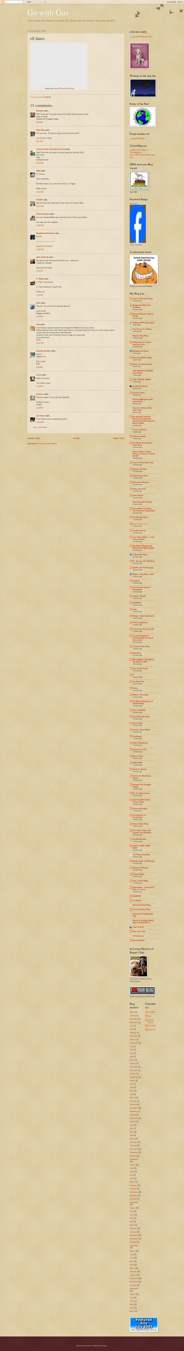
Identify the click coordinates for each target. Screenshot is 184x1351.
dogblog (136, 581)
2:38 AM (39, 367)
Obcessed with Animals (142, 502)
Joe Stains (40, 416)
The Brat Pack (138, 682)
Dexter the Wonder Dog (142, 364)
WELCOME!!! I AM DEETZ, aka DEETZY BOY (144, 661)
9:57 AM (39, 141)
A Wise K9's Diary (140, 555)
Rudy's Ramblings (140, 743)
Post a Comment (40, 427)
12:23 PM (40, 422)
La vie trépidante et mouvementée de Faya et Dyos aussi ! (143, 638)
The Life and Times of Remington (142, 588)
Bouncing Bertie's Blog (142, 358)
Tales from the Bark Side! (143, 463)
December (134, 1019)
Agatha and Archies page (143, 568)
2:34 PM (39, 295)
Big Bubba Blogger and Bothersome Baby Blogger (144, 547)
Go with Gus (48, 12)
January (133, 1016)
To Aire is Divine (139, 430)
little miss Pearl (139, 931)
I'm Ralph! (137, 901)
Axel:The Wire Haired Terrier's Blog (141, 801)
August (132, 1081)
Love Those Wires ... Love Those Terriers (143, 538)
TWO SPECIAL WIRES (142, 380)
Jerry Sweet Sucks (140, 668)
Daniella (39, 200)
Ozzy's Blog (138, 723)
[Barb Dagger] (138, 242)
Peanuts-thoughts (140, 809)
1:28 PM (39, 408)
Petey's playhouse (140, 622)
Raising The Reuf (140, 469)
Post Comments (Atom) (47, 444)
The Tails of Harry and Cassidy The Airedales (142, 831)
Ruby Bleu (40, 130)
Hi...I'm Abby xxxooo (141, 793)
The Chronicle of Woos (142, 329)
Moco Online (138, 756)
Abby (38, 171)
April (131, 1057)
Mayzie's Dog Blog (140, 336)
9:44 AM (39, 122)
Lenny (38, 375)
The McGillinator (139, 839)
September (134, 1022)
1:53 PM (39, 271)
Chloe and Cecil (139, 489)
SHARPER (137, 896)
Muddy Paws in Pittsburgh (144, 861)
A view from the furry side (143, 629)
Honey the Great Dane (142, 905)
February (133, 1033)
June (131, 1029)
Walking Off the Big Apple (143, 323)
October (133, 1040)
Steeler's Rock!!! (139, 596)
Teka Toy (151, 1030)
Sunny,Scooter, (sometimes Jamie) (50, 149)
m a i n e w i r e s (140, 524)
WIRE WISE (137, 763)
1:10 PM (39, 386)
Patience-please (42, 214)
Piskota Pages (138, 874)
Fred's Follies (138, 927)
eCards (71, 88)
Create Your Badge (136, 245)
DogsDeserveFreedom (45, 233)
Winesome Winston (141, 482)
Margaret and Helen (141, 351)
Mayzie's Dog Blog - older (143, 574)
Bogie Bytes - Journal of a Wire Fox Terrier (143, 888)
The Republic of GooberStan (139, 816)
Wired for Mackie (140, 769)
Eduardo (39, 111)
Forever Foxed (139, 393)
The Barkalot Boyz (140, 517)
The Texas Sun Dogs (141, 717)
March (132, 1012)
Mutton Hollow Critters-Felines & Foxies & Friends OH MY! (144, 454)
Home (76, 438)
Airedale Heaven (139, 530)
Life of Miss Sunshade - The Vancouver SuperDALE (144, 510)
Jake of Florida (42, 257)
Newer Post (33, 438)
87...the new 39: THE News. (144, 561)
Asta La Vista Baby (140, 881)
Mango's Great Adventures (144, 616)
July (131, 1026)
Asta (38, 324)
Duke (38, 303)
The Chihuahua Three (141, 909)
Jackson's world (139, 749)
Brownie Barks (139, 940)
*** (134, 675)
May (131, 1053)
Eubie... (136, 688)
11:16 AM (40, 192)
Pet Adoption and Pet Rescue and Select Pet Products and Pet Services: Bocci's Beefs (144, 420)
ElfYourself (62, 88)
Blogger (104, 1346)
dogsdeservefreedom (44, 246)
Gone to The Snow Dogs (143, 299)
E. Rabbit (40, 279)
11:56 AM (40, 249)
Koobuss (40, 394)
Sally (135, 609)
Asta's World (138, 495)
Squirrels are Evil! (140, 476)
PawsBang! (137, 736)
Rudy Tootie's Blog (140, 824)
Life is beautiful (139, 710)
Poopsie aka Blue (43, 351)
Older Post (118, 438)
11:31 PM (40, 343)
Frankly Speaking (140, 386)
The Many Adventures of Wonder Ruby (143, 702)
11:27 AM (40, 206)
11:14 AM (40, 163)
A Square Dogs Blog (141, 646)
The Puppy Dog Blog (141, 855)
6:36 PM (39, 317)
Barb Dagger (134, 203)
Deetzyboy (137, 653)
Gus (149, 1016)
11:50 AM (40, 225)
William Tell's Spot (140, 695)
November (134, 1036)
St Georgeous (138, 936)
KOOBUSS (137, 603)
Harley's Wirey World (141, 730)
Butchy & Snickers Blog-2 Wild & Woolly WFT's (143, 921)
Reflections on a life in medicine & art (142, 343)
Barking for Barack (140, 868)
